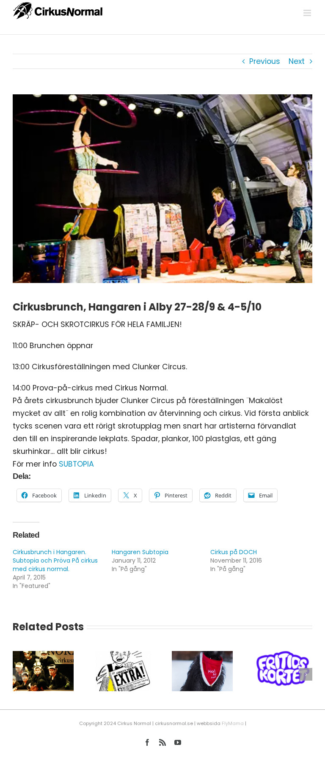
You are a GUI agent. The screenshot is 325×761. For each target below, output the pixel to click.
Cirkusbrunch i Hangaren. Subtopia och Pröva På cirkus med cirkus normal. (55, 560)
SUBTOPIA (76, 464)
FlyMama (233, 723)
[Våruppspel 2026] (43, 656)
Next (297, 61)
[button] (19, 674)
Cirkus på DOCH (233, 552)
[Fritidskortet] (281, 656)
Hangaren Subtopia (140, 552)
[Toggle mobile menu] (307, 12)
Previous (264, 61)
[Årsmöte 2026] (122, 656)
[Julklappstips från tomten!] (202, 656)
